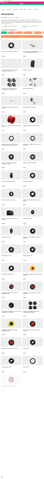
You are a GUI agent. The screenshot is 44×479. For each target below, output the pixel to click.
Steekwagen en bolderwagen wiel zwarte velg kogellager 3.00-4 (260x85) (11, 305)
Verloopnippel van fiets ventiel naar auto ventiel (11, 101)
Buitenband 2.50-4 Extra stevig (32, 454)
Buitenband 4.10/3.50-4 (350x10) (32, 157)
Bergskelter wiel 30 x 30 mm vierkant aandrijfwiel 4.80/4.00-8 (32, 398)
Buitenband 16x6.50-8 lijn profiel (11, 175)
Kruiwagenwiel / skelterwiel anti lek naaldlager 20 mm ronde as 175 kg (11, 379)
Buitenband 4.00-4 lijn (32, 249)
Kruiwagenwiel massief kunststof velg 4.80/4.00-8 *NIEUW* (11, 324)
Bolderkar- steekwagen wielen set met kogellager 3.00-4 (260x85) (32, 305)
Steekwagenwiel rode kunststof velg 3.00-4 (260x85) (32, 287)
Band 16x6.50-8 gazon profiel (11, 268)
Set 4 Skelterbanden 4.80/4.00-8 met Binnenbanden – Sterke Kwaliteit (11, 82)
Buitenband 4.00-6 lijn (32, 212)
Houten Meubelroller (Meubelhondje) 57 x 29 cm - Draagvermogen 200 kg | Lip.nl (32, 45)
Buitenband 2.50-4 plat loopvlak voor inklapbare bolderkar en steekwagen (32, 472)
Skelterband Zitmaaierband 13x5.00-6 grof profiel (32, 194)
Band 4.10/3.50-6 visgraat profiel (11, 435)
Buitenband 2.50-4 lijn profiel (11, 472)
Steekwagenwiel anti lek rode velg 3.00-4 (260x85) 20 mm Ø (11, 287)
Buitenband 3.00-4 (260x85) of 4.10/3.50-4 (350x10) (32, 231)
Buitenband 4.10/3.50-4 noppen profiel (11, 417)
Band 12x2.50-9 (32, 361)
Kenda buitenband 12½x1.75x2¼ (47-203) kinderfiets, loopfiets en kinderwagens (11, 138)
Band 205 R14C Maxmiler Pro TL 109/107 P (11, 45)
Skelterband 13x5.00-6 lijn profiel (11, 194)
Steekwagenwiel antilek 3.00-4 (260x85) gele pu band (32, 268)
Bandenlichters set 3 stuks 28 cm (32, 101)
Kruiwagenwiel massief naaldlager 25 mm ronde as (32, 324)
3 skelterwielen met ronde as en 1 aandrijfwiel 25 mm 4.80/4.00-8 (11, 398)
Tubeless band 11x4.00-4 (11, 361)
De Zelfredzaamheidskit (32, 82)
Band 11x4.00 (32, 342)
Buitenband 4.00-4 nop (11, 249)
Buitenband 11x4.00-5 (32, 64)
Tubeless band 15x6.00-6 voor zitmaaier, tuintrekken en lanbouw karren (11, 64)
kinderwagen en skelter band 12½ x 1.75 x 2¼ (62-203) (32, 138)
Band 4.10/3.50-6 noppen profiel (32, 417)
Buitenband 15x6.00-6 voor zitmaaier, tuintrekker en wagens (11, 157)
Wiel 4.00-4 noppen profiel (32, 435)
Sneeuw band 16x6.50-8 (32, 175)
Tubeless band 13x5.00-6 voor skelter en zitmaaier (11, 212)
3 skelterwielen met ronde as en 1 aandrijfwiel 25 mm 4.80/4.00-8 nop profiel (32, 379)
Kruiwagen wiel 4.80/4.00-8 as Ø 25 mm (11, 342)
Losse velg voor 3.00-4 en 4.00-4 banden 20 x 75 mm (11, 120)
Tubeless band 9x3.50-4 (11, 454)
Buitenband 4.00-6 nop (11, 231)
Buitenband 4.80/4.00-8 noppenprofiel (32, 120)
